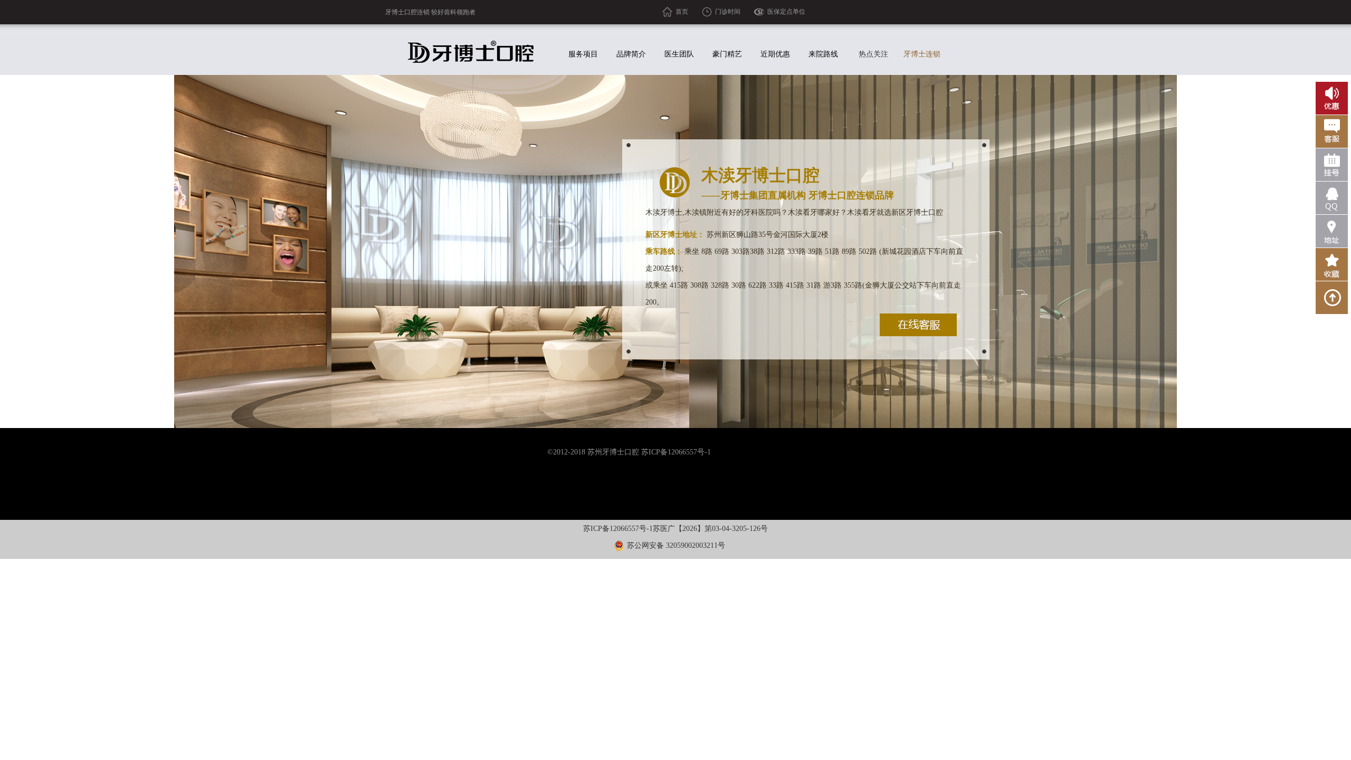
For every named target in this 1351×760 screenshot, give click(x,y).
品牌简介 (631, 54)
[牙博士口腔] (1332, 264)
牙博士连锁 (921, 54)
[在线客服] (918, 325)
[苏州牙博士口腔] (472, 51)
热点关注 (873, 54)
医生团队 (679, 54)
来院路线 (823, 54)
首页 (682, 11)
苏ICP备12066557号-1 (618, 529)
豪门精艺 (727, 54)
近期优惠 (775, 54)
